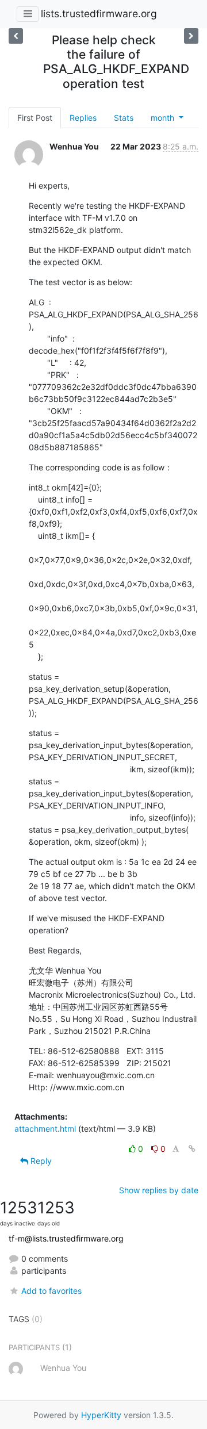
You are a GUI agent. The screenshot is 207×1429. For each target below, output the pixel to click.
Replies (83, 117)
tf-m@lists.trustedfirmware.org (66, 1238)
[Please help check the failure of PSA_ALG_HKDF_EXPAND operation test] (16, 36)
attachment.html (45, 1128)
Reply (40, 1161)
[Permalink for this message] (192, 1148)
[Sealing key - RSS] (191, 36)
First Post (34, 117)
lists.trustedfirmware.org (99, 13)
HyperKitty (101, 1415)
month (164, 117)
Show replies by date (158, 1190)
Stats (123, 117)
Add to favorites (51, 1291)
